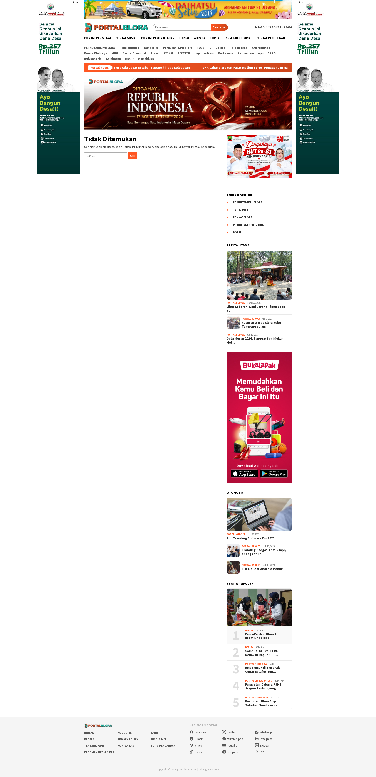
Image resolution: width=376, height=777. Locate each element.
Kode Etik (125, 733)
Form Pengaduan (163, 746)
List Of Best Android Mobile (262, 569)
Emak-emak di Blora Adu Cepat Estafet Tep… (263, 670)
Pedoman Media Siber (99, 752)
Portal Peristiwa (256, 664)
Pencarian (219, 27)
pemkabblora (242, 217)
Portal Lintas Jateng (258, 680)
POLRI (237, 232)
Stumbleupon (235, 739)
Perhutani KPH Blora (248, 225)
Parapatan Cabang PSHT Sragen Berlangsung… (263, 686)
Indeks (89, 733)
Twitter (231, 732)
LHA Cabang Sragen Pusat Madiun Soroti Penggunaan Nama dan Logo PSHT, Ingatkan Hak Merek (238, 68)
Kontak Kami (126, 746)
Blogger (264, 745)
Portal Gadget (236, 534)
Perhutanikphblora (247, 202)
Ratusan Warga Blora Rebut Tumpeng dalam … (262, 325)
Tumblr (199, 739)
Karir (155, 733)
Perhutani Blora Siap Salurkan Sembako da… (262, 703)
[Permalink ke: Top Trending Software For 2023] (259, 514)
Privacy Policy (128, 739)
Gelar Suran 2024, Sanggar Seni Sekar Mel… (255, 340)
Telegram (232, 752)
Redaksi (89, 739)
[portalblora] (116, 27)
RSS (262, 752)
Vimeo (198, 745)
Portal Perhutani (256, 697)
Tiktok (198, 752)
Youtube (232, 745)
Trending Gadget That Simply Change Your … (264, 552)
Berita (249, 630)
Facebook (200, 732)
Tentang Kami (94, 746)
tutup (76, 2)
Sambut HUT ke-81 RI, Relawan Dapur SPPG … (262, 653)
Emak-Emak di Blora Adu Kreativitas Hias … (262, 636)
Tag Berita (240, 210)
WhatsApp (266, 732)
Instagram (266, 739)
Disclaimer (159, 739)
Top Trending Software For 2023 (251, 538)
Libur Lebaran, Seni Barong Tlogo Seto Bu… (256, 309)
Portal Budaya (236, 302)
